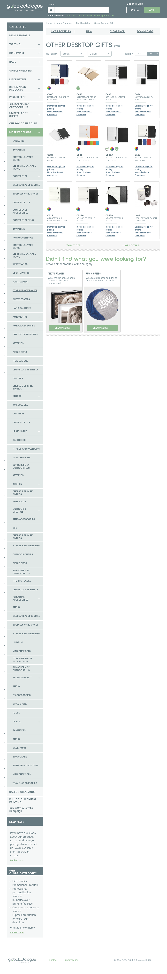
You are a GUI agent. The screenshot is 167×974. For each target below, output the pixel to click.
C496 (138, 94)
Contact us (17, 860)
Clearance (117, 31)
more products (64, 23)
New (89, 31)
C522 (137, 154)
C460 (50, 94)
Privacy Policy (71, 960)
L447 (137, 215)
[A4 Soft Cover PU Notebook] (117, 194)
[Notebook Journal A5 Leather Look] (88, 134)
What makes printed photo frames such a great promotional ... (62, 281)
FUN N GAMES (93, 274)
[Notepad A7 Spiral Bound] (59, 134)
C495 (108, 94)
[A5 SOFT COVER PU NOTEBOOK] (146, 134)
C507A (109, 154)
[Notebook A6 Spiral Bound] (117, 73)
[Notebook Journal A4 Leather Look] (117, 134)
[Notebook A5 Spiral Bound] (146, 73)
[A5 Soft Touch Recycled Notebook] (59, 194)
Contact (52, 4)
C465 (79, 94)
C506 (79, 154)
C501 (50, 154)
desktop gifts (83, 23)
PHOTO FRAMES (56, 274)
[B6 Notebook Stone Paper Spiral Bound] (88, 73)
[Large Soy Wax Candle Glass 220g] (146, 194)
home (49, 23)
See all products (56, 15)
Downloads (145, 31)
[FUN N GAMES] (102, 304)
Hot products (61, 31)
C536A (109, 215)
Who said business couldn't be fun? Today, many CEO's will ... (101, 279)
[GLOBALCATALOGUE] (25, 7)
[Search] (50, 9)
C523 (50, 215)
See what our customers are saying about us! (90, 15)
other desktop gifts (104, 23)
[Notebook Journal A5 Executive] (59, 73)
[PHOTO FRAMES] (64, 304)
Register (134, 10)
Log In (152, 10)
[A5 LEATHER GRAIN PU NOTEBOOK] (88, 194)
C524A (80, 215)
